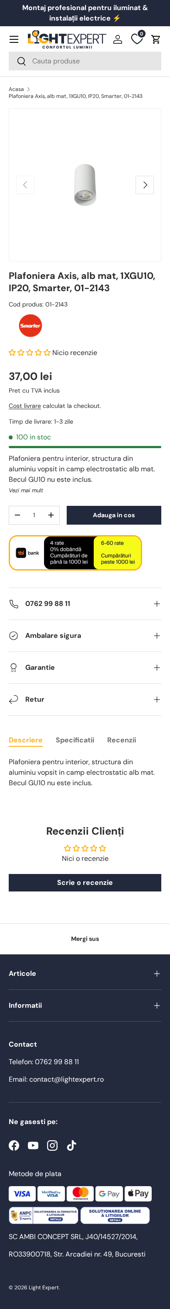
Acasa (16, 89)
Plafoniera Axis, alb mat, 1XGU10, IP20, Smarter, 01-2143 (76, 96)
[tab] (26, 740)
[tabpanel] (85, 772)
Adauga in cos (114, 515)
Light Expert (44, 1287)
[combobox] (85, 61)
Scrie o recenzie (85, 882)
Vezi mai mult (26, 490)
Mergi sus (85, 939)
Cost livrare (25, 406)
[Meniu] (14, 39)
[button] (156, 39)
